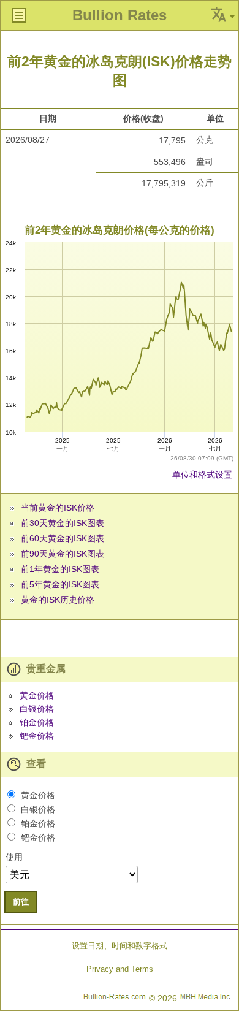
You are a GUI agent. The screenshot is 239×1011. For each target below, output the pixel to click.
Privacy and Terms (119, 969)
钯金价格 (37, 736)
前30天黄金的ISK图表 (62, 523)
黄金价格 (37, 695)
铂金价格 (37, 722)
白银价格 (37, 709)
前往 (21, 901)
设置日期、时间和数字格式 (119, 945)
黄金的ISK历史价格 (57, 600)
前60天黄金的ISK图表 (62, 538)
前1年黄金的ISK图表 (60, 569)
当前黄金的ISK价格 (57, 508)
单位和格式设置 (202, 474)
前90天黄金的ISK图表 (62, 554)
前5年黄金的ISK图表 (60, 584)
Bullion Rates (119, 15)
